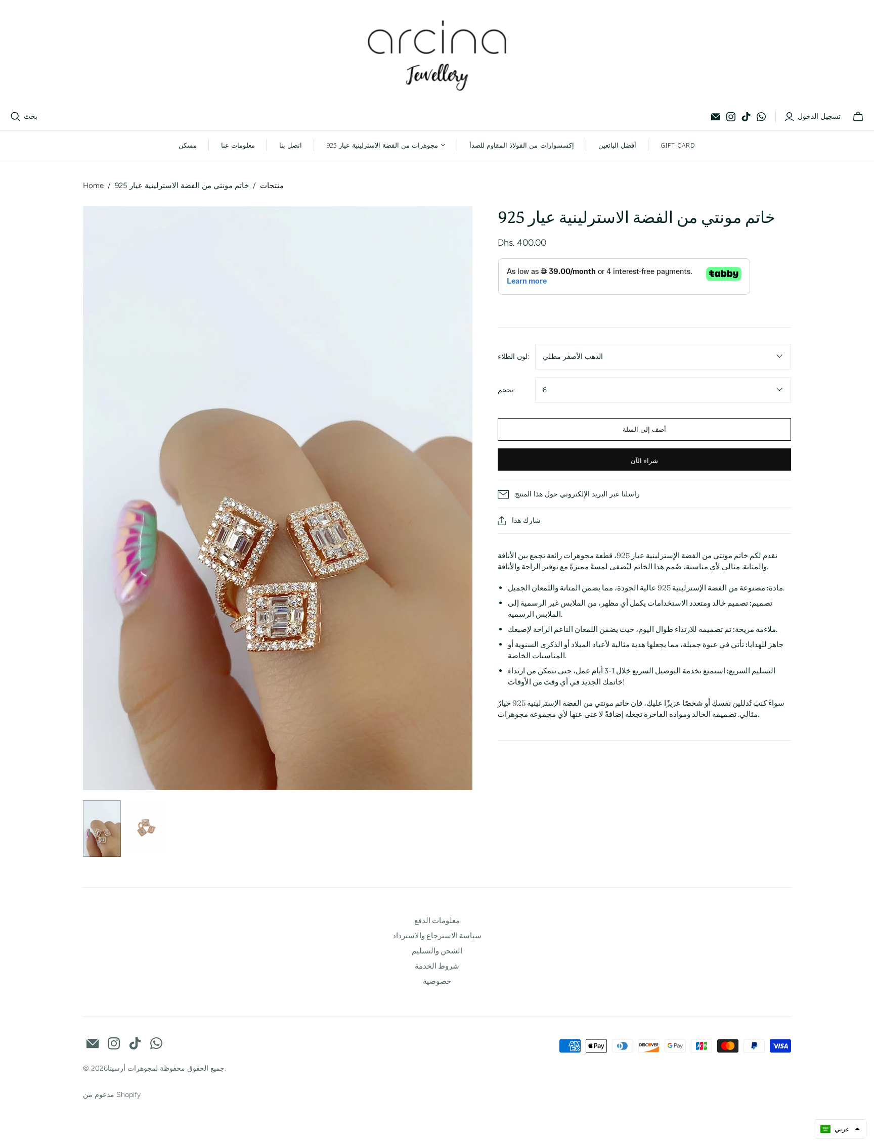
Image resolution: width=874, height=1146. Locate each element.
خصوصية (437, 981)
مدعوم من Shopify (112, 1094)
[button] (840, 1129)
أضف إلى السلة (644, 429)
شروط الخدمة (437, 966)
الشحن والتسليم (437, 950)
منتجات (272, 185)
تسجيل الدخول (819, 116)
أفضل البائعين (617, 145)
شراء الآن (644, 460)
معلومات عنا (238, 145)
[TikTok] (746, 116)
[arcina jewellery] (437, 55)
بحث (30, 116)
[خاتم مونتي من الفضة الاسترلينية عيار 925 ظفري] (102, 828)
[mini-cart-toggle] (858, 116)
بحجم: (506, 390)
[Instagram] (730, 116)
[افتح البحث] (16, 117)
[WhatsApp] (761, 116)
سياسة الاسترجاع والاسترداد (437, 935)
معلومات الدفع (437, 920)
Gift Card (678, 145)
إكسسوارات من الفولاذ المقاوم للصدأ (521, 145)
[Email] (715, 116)
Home (93, 185)
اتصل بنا (290, 145)
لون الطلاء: (513, 356)
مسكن (188, 145)
